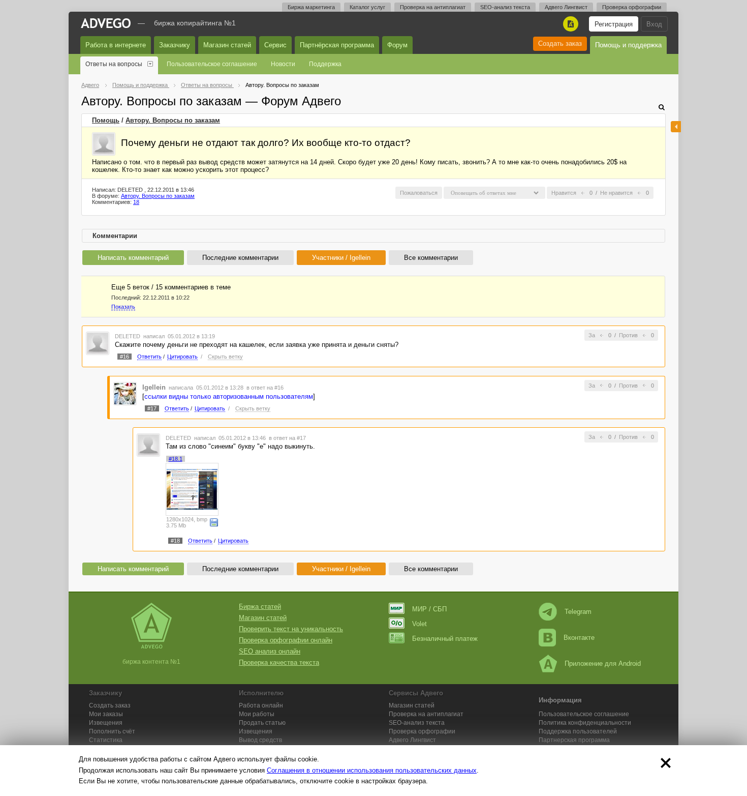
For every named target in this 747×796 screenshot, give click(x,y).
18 (136, 202)
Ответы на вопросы (113, 64)
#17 (152, 408)
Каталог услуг (367, 7)
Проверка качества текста (279, 662)
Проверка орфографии (631, 7)
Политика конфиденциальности (585, 722)
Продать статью (262, 722)
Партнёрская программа (337, 45)
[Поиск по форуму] (661, 107)
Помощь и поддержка (628, 45)
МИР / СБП (429, 609)
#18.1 (175, 459)
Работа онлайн (261, 705)
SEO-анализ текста (505, 7)
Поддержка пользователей (578, 731)
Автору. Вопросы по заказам (173, 120)
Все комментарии (431, 257)
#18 (175, 541)
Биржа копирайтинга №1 (195, 23)
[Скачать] (214, 522)
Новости (283, 64)
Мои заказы (106, 714)
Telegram (578, 611)
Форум (397, 45)
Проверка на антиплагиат (432, 7)
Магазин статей (227, 45)
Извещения (105, 722)
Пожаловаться (419, 193)
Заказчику (174, 45)
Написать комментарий (133, 257)
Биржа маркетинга (311, 7)
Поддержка (325, 64)
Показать (123, 307)
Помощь (105, 120)
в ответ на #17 (287, 438)
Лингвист (412, 740)
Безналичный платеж (445, 638)
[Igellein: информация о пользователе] (125, 393)
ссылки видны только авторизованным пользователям (228, 396)
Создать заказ (560, 43)
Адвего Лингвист (566, 7)
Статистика (105, 740)
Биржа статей (260, 606)
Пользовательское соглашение (212, 64)
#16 (124, 356)
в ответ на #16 (265, 388)
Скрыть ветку (225, 356)
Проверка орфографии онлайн (285, 640)
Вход (654, 24)
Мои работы (256, 714)
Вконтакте (579, 637)
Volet (419, 624)
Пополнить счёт (112, 731)
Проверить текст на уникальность (291, 629)
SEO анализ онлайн (269, 651)
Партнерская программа (574, 740)
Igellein (154, 387)
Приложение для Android (603, 663)
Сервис (275, 45)
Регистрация (614, 24)
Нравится (563, 193)
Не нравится (616, 193)
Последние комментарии (240, 257)
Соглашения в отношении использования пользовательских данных (372, 770)
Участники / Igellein (341, 257)
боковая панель (676, 126)
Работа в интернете (115, 45)
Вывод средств (260, 740)
